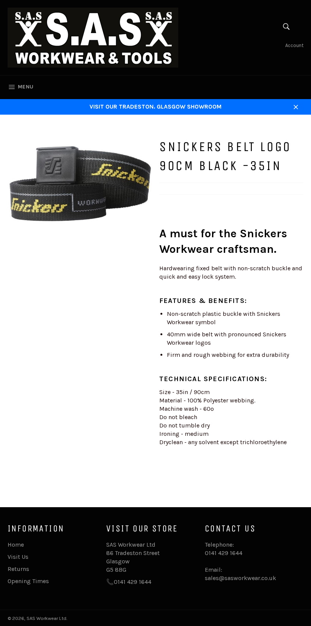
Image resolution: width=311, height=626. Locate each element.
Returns (18, 568)
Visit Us (18, 556)
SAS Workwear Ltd (46, 618)
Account (294, 45)
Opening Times (28, 581)
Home (16, 544)
